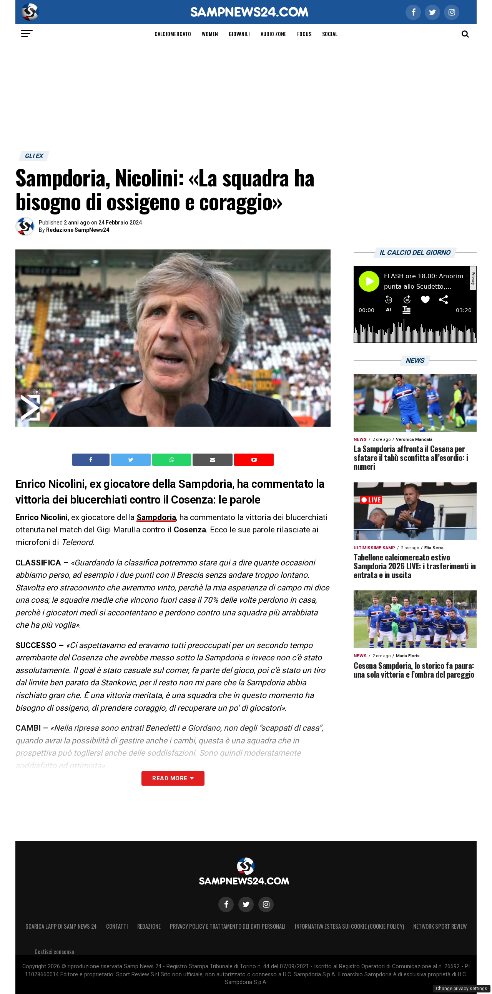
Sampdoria (156, 517)
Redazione (149, 926)
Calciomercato (173, 34)
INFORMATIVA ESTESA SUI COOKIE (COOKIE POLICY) (349, 926)
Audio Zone (273, 34)
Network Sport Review (440, 926)
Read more (169, 778)
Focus (304, 34)
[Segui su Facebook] (226, 904)
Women (210, 34)
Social (329, 34)
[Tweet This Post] (131, 460)
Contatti (117, 926)
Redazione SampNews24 (77, 230)
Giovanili (239, 34)
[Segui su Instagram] (266, 904)
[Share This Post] (172, 460)
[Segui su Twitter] (246, 904)
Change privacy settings (461, 988)
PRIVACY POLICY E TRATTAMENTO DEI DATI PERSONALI (228, 926)
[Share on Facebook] (91, 460)
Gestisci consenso (54, 951)
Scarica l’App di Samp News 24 (61, 926)
